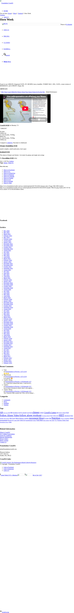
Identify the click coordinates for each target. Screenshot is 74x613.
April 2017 (7, 355)
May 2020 (6, 294)
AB (1, 412)
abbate (5, 163)
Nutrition (6, 403)
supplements (29, 420)
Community (7, 400)
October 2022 (7, 247)
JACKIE (1, 418)
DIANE (60, 412)
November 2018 (8, 324)
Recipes (10, 420)
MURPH (47, 418)
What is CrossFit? (5, 432)
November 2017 (8, 343)
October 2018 (7, 325)
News (5, 401)
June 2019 (6, 312)
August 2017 (7, 348)
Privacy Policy (4, 439)
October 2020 (7, 286)
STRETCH (22, 420)
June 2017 (6, 351)
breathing (15, 412)
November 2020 (8, 284)
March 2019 (7, 317)
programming (4, 420)
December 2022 (8, 244)
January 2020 (7, 301)
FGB (67, 412)
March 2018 (7, 337)
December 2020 (8, 283)
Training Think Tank (63, 420)
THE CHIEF (52, 420)
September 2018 (8, 327)
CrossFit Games (50, 412)
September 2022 (8, 249)
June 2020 (6, 293)
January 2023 (7, 242)
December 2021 (8, 263)
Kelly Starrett (6, 418)
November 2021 (8, 265)
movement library (37, 418)
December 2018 (8, 322)
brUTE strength (22, 412)
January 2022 (7, 262)
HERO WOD (55, 415)
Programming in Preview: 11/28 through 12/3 (18, 381)
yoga (10, 422)
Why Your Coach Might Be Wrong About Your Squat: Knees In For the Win (23, 92)
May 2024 (6, 237)
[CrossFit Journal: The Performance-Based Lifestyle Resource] (18, 462)
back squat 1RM (6, 412)
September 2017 (8, 346)
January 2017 (7, 359)
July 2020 (6, 291)
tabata (34, 420)
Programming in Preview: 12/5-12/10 (16, 371)
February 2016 (8, 363)
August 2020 (7, 289)
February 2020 (8, 299)
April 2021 (7, 276)
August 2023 (7, 240)
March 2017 (7, 356)
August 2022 (7, 250)
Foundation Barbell (46, 415)
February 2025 (8, 236)
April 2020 (7, 296)
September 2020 (8, 288)
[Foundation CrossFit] (6, 3)
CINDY (42, 412)
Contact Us (3, 442)
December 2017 (8, 341)
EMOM (63, 412)
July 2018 (6, 330)
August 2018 (7, 328)
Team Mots (39, 420)
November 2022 (8, 245)
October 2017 (7, 345)
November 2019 (8, 304)
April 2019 (7, 315)
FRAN (51, 415)
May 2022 (6, 255)
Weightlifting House (4, 422)
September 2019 (8, 307)
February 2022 (8, 260)
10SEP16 (9, 143)
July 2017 (6, 350)
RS (13, 420)
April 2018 (7, 335)
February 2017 (8, 358)
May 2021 (6, 275)
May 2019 (6, 314)
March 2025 (7, 234)
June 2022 (6, 253)
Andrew (11, 161)
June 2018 (6, 332)
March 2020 (7, 297)
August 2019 (7, 309)
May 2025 (6, 232)
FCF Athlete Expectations (7, 434)
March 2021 (7, 278)
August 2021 (7, 270)
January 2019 (7, 320)
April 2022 (7, 257)
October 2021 (7, 267)
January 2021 (7, 281)
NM (50, 418)
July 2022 (6, 252)
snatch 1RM (16, 420)
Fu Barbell (69, 24)
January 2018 (7, 340)
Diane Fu (10, 163)
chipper (35, 412)
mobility (26, 418)
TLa (56, 420)
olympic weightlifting (64, 418)
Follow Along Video (9, 415)
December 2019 (8, 302)
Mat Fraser (12, 418)
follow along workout (30, 415)
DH (57, 412)
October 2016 (7, 361)
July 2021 (6, 271)
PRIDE (72, 418)
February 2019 (8, 319)
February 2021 (8, 280)
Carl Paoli (29, 412)
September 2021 (8, 268)
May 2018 (6, 333)
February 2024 (8, 239)
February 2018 (8, 338)
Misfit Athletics (20, 418)
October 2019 (7, 306)
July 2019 (6, 311)
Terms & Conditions (6, 435)
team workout (46, 420)
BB (11, 412)
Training (2, 15)
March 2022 (7, 258)
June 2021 (6, 273)
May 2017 (6, 353)
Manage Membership (6, 437)
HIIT (61, 415)
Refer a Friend (4, 440)
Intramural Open (69, 415)
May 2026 (6, 231)
